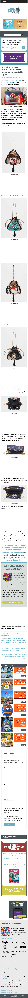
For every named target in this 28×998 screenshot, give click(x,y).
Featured (3, 635)
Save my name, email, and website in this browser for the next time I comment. (13, 810)
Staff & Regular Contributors (8, 961)
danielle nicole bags (6, 640)
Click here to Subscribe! (15, 558)
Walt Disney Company (8, 979)
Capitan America (8, 80)
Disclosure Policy (5, 963)
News (7, 635)
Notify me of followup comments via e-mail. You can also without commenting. (13, 818)
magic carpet (19, 642)
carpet (13, 638)
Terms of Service (5, 967)
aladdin (9, 638)
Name (6, 784)
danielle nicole (19, 638)
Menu (5, 1)
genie (9, 642)
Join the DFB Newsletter (13, 552)
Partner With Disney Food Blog (9, 969)
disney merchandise (12, 633)
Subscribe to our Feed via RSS (8, 990)
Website (6, 799)
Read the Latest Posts (7, 33)
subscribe (6, 820)
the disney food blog (14, 8)
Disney (13, 640)
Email (6, 792)
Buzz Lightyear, (18, 80)
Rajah (24, 642)
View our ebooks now (6, 938)
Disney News (20, 633)
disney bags (18, 640)
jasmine (13, 642)
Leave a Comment (15, 77)
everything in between (7, 82)
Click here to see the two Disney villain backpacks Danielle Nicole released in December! (14, 548)
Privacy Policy (4, 965)
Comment (7, 768)
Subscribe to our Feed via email (9, 992)
